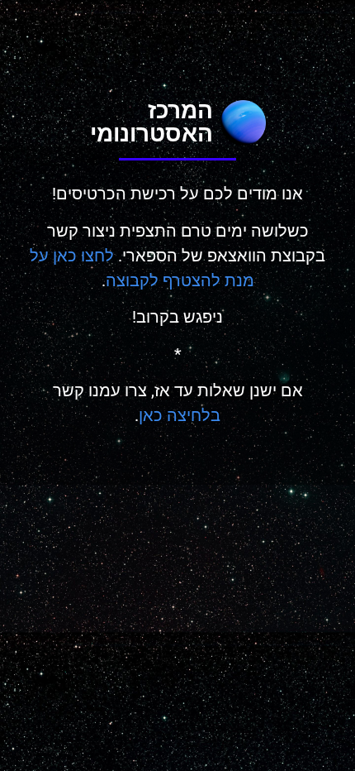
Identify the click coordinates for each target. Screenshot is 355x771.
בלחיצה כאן (179, 415)
